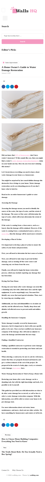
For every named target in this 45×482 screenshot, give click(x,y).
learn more (17, 368)
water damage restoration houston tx (25, 161)
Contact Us (5, 470)
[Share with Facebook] (3, 86)
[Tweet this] (8, 86)
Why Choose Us (17, 470)
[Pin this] (16, 86)
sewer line (5, 234)
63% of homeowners (22, 155)
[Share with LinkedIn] (12, 86)
